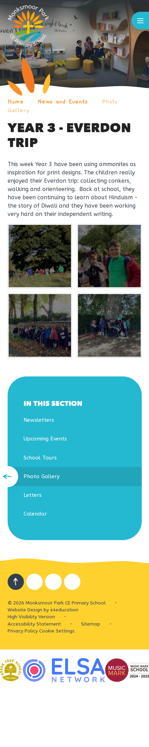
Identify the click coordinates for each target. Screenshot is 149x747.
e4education (64, 610)
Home (16, 101)
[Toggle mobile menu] (140, 20)
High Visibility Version (31, 617)
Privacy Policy (23, 631)
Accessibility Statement (34, 624)
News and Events (62, 101)
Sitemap (90, 624)
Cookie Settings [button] (56, 631)
